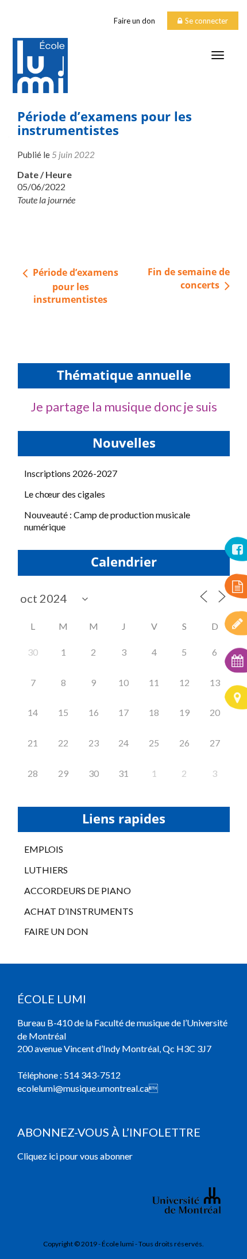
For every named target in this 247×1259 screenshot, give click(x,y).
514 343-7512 (92, 1074)
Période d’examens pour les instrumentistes (74, 286)
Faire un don (134, 20)
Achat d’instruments (78, 911)
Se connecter (206, 20)
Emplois (43, 849)
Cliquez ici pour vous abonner (75, 1155)
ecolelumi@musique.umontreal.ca (83, 1088)
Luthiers (46, 869)
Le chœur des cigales (64, 493)
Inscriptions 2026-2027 (70, 473)
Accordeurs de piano (77, 890)
